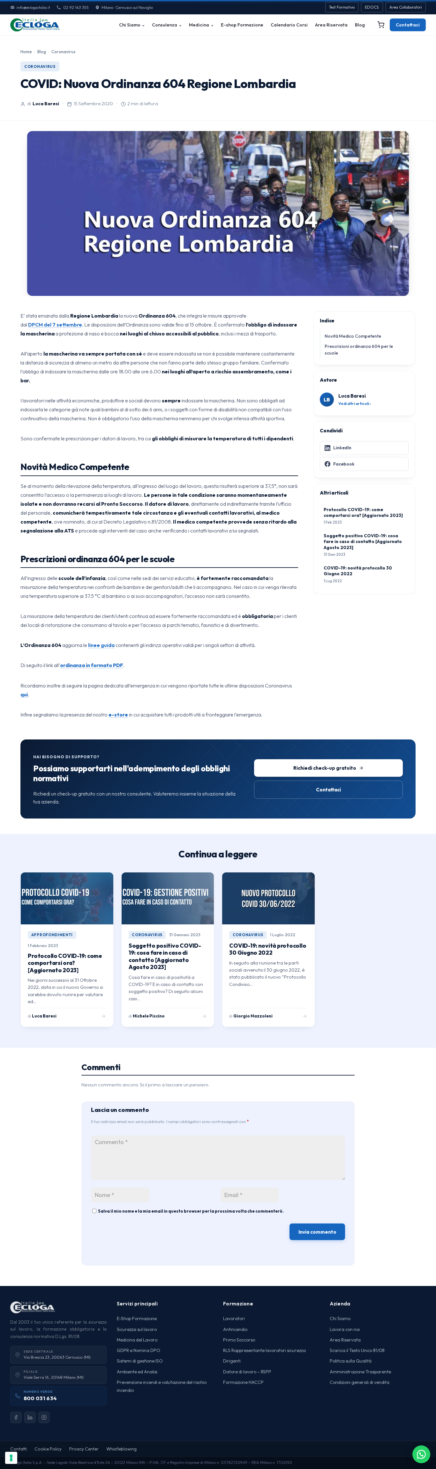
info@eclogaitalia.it (33, 7)
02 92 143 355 (75, 7)
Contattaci (408, 25)
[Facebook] (16, 1417)
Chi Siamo (129, 25)
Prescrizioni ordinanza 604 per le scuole (359, 349)
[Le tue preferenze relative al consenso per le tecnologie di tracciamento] (11, 1458)
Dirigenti (232, 1361)
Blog (360, 25)
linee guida (101, 645)
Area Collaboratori (405, 7)
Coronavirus (63, 51)
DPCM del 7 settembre (55, 324)
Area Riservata (331, 25)
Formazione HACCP (243, 1382)
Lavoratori (234, 1318)
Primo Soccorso (239, 1340)
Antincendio (235, 1329)
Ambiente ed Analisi (137, 1372)
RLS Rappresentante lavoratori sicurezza (264, 1350)
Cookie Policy (48, 1449)
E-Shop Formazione (137, 1318)
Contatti (18, 1449)
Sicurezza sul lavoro (137, 1329)
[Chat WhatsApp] (421, 1454)
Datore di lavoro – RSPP (247, 1372)
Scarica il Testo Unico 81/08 (357, 1350)
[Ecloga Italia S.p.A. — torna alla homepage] (35, 25)
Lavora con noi (345, 1329)
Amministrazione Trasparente (360, 1372)
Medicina (199, 25)
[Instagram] (44, 1417)
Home (26, 51)
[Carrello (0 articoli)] (381, 25)
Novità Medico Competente (353, 336)
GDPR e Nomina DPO (138, 1350)
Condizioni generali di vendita (359, 1382)
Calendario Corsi (289, 25)
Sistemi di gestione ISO (140, 1361)
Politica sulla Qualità (351, 1361)
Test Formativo (342, 7)
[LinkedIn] (30, 1417)
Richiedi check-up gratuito (324, 768)
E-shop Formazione (242, 25)
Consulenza (164, 25)
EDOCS (372, 7)
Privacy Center (84, 1449)
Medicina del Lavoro (137, 1340)
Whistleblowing (121, 1449)
